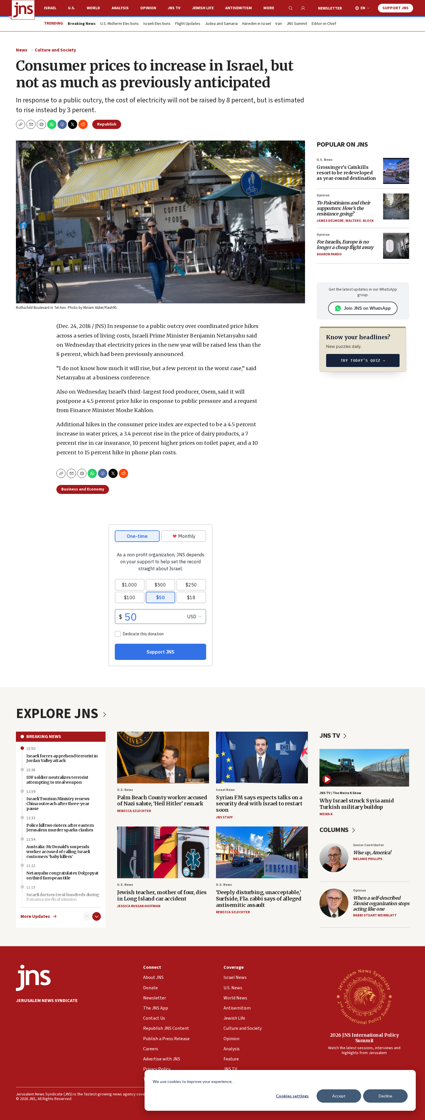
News (21, 50)
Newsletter (330, 8)
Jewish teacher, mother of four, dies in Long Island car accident (161, 895)
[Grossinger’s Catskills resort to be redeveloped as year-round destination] (396, 171)
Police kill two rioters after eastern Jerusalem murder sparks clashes (60, 828)
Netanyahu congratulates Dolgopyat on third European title (62, 875)
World (93, 8)
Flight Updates (187, 24)
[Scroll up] (86, 916)
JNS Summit (297, 24)
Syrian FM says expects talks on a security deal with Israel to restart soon (259, 803)
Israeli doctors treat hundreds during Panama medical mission (62, 897)
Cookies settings (292, 1095)
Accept (338, 1095)
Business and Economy (82, 489)
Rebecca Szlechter (134, 811)
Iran (279, 24)
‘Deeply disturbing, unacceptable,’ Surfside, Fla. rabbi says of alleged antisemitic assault (258, 898)
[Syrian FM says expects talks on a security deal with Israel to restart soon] (262, 757)
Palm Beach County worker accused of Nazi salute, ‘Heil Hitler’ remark (162, 800)
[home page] (23, 9)
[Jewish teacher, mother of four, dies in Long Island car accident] (163, 852)
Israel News (225, 789)
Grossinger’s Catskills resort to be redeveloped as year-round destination (346, 172)
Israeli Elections (157, 24)
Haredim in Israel (256, 24)
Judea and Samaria (221, 24)
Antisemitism (238, 8)
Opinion (148, 8)
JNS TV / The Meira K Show (340, 793)
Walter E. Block (359, 220)
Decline (385, 1095)
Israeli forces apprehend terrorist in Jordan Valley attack (62, 758)
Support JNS (395, 8)
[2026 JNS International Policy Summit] (364, 996)
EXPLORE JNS (58, 714)
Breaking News (43, 736)
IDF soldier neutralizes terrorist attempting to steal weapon (57, 780)
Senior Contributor (368, 845)
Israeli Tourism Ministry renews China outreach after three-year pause (58, 803)
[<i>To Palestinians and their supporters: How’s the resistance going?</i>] (396, 206)
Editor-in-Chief (324, 24)
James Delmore (330, 220)
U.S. (71, 8)
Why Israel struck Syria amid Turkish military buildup (356, 803)
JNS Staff (224, 817)
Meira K (325, 814)
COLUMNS (334, 830)
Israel (50, 8)
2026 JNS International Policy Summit (364, 1037)
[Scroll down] (96, 916)
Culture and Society (55, 50)
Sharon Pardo (329, 254)
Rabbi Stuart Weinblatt (375, 915)
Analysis (120, 8)
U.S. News (324, 159)
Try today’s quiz (363, 360)
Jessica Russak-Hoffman (138, 906)
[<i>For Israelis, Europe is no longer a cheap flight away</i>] (396, 246)
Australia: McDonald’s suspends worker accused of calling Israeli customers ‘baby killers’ (58, 851)
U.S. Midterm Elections (119, 24)
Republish (106, 124)
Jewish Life (203, 8)
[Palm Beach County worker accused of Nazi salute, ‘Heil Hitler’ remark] (163, 757)
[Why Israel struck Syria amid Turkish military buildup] (364, 767)
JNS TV (174, 8)
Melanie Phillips (367, 859)
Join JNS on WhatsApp (367, 308)
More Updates (35, 916)
